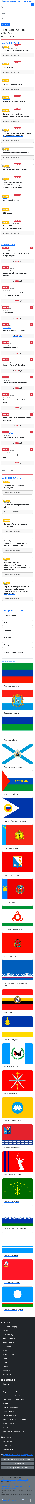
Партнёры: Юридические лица (14, 1431)
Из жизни (6, 1331)
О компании (7, 1441)
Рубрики (6, 1427)
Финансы (6, 1370)
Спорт (5, 1358)
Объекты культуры (10, 1416)
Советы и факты (9, 1412)
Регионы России (8, 661)
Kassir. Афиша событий (11, 1396)
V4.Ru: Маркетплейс (17, 1463)
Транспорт (7, 1362)
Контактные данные (10, 1449)
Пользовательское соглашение (11, 1486)
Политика (6, 1350)
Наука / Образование (11, 1338)
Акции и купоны (10, 42)
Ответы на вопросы (10, 1408)
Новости (6, 1384)
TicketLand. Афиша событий (13, 1400)
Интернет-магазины (14, 610)
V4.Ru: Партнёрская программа (17, 1468)
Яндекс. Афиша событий (12, 1392)
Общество (7, 1346)
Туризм (5, 1366)
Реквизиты (7, 1445)
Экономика (7, 1374)
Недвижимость (8, 1342)
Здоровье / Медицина (11, 1327)
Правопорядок (8, 1354)
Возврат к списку (7, 470)
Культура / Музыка (10, 1334)
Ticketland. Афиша (8, 245)
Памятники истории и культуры (15, 1419)
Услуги (5, 1404)
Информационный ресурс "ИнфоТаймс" (17, 1459)
